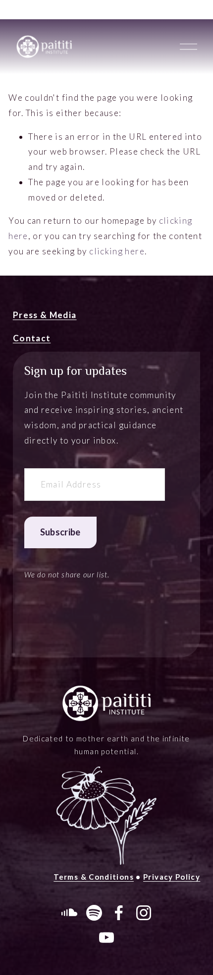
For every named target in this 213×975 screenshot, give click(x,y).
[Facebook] (119, 913)
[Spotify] (94, 913)
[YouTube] (106, 937)
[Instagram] (144, 913)
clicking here (117, 251)
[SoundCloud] (69, 913)
